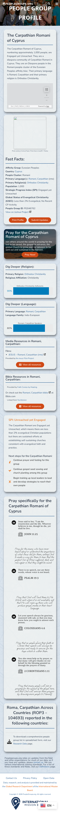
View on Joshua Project (17, 212)
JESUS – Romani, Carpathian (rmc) (26, 354)
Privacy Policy (30, 778)
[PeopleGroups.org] (17, 3)
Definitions (44, 766)
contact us (38, 762)
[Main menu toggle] (57, 4)
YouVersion (22, 400)
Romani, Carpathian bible (36, 392)
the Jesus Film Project (25, 358)
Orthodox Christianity (37, 182)
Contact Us (11, 778)
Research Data (20, 743)
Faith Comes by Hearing (27, 387)
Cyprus (18, 171)
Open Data (48, 778)
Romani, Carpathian (38, 178)
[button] (49, 4)
